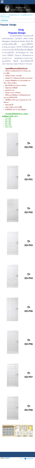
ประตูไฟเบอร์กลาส (13, 15)
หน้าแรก (2, 15)
